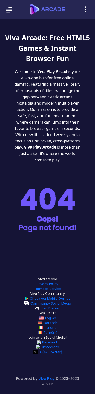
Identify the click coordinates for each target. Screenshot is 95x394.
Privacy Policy (47, 284)
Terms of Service (47, 288)
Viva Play (47, 378)
